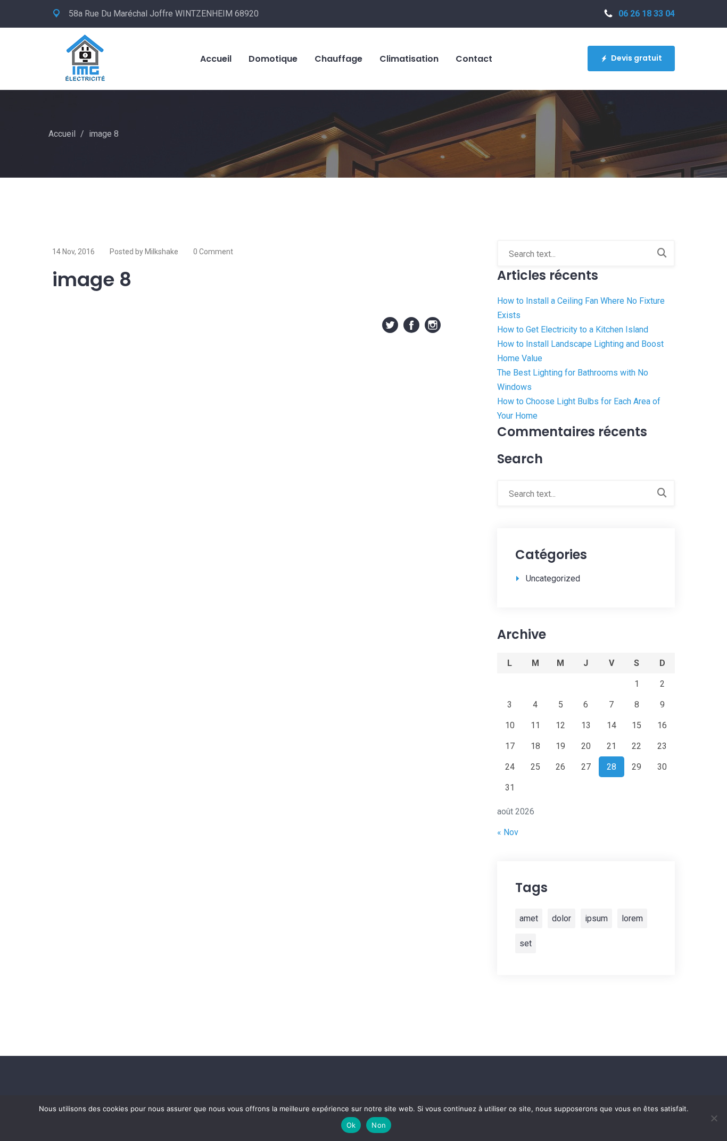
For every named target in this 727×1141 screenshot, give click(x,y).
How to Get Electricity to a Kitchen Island (572, 329)
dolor (561, 918)
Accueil (62, 134)
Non (378, 1125)
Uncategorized (553, 578)
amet (528, 918)
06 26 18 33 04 (646, 14)
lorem (632, 918)
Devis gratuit (636, 58)
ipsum (596, 918)
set (525, 943)
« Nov (507, 832)
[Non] (713, 1118)
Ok (351, 1125)
